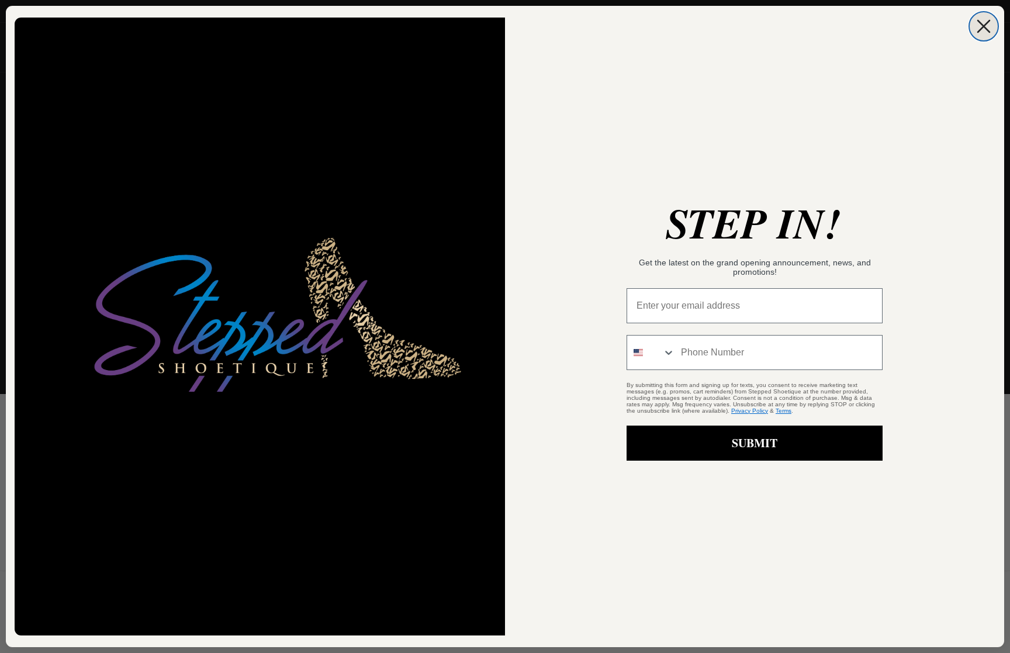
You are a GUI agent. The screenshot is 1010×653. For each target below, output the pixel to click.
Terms (783, 410)
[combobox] (651, 352)
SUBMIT (754, 442)
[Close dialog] (983, 26)
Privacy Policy (749, 410)
